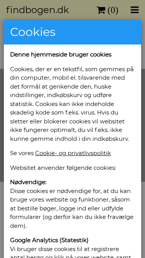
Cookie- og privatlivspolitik (73, 153)
